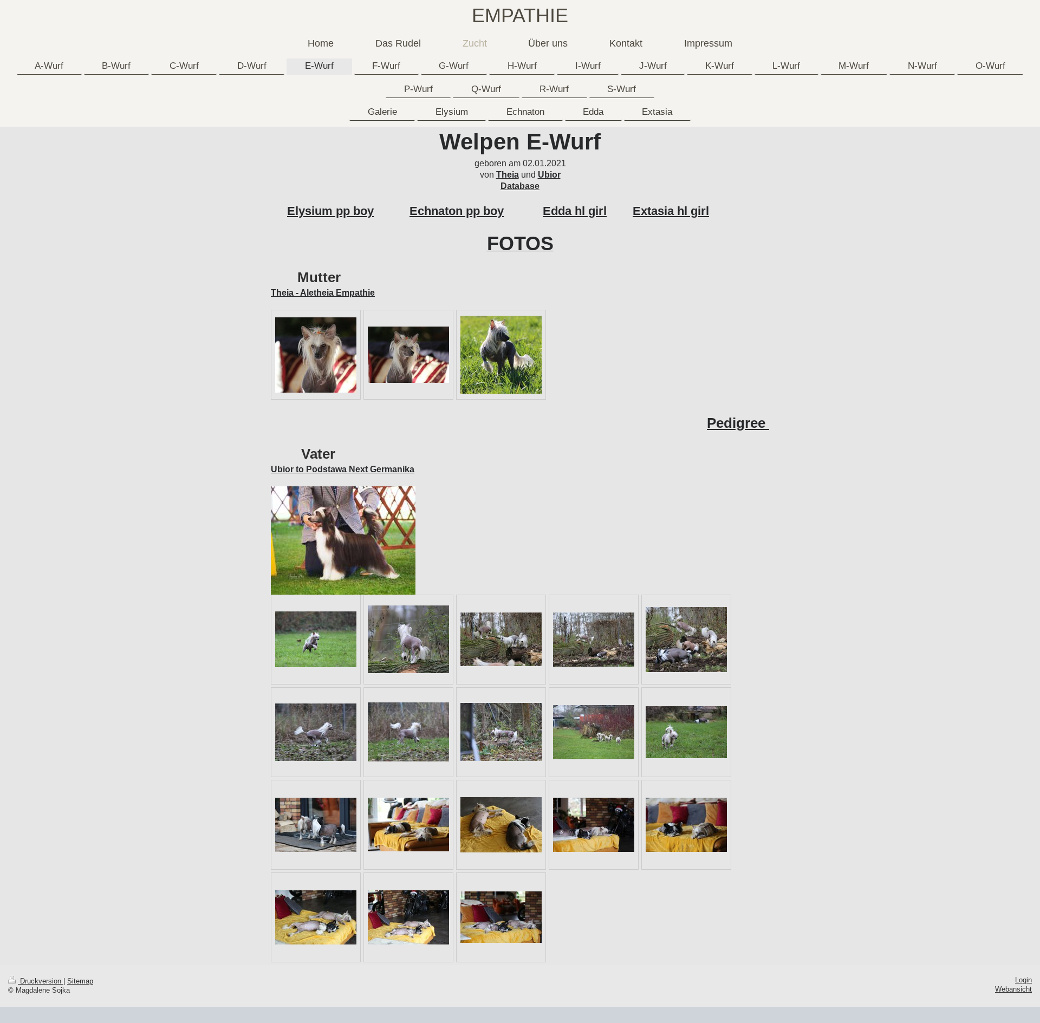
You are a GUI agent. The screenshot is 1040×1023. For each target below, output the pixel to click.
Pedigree (738, 423)
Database (520, 186)
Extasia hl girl (671, 211)
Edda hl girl (575, 211)
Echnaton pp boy (457, 211)
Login (1023, 980)
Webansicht (1013, 989)
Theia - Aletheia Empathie (323, 292)
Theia (507, 174)
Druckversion (40, 981)
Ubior (549, 174)
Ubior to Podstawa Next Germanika (342, 469)
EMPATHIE (520, 15)
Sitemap (80, 981)
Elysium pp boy (330, 211)
